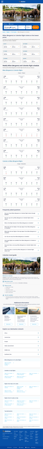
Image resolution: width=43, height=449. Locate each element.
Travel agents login (27, 441)
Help (14, 438)
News (20, 434)
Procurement (27, 435)
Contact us (21, 435)
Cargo (20, 437)
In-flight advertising (26, 438)
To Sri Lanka (13, 32)
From (5, 26)
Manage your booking (21, 432)
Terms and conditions (6, 436)
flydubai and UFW (21, 440)
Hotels (31, 434)
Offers (15, 433)
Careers (31, 438)
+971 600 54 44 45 (5, 438)
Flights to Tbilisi (36, 432)
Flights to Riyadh (36, 434)
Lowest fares (32, 431)
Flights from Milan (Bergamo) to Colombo (8, 364)
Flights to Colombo (36, 443)
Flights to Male (36, 440)
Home (4, 32)
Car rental (31, 433)
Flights (8, 32)
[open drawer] (2, 1)
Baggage (15, 436)
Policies (4, 434)
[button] (21, 214)
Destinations (16, 434)
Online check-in (26, 432)
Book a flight (16, 431)
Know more (8, 324)
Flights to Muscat (36, 437)
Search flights (35, 27)
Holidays (31, 436)
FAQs (25, 434)
